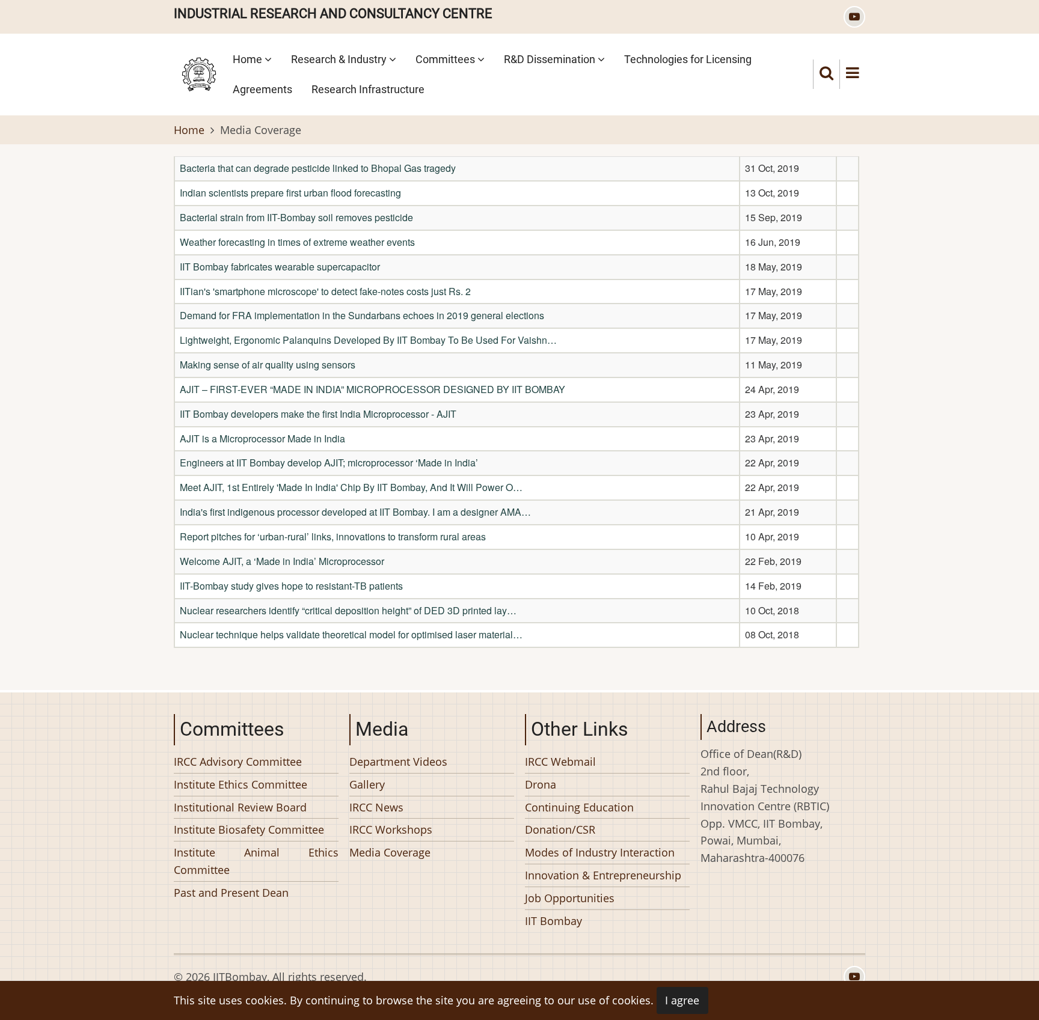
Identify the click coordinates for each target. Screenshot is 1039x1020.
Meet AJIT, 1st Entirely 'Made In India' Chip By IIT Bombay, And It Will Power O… (351, 487)
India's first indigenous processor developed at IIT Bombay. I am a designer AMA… (355, 512)
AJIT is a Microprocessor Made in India (262, 438)
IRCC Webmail (560, 761)
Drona (540, 784)
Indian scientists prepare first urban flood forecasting (290, 193)
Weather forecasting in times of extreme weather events (297, 242)
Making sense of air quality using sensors (267, 364)
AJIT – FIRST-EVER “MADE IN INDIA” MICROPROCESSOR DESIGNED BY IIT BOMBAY (372, 389)
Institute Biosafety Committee (249, 829)
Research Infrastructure (367, 89)
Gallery (367, 784)
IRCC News (376, 806)
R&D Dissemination (551, 59)
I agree (682, 1000)
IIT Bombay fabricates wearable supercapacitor (280, 266)
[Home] (199, 73)
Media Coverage (390, 852)
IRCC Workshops (390, 829)
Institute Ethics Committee (240, 784)
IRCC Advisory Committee (238, 761)
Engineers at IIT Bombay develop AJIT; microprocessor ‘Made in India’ (329, 462)
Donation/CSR (560, 829)
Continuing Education (579, 806)
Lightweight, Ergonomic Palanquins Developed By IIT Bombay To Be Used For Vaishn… (368, 340)
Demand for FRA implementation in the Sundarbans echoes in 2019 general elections (362, 315)
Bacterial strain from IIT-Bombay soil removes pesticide (296, 217)
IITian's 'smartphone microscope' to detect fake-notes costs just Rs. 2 (325, 291)
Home (249, 59)
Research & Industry (340, 59)
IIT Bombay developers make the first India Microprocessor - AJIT (318, 414)
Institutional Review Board (240, 806)
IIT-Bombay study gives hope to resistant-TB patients (291, 586)
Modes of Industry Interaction (600, 852)
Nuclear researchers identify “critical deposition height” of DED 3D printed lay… (348, 610)
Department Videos (398, 761)
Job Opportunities (570, 897)
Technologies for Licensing (688, 59)
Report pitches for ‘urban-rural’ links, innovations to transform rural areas (333, 536)
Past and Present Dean (231, 892)
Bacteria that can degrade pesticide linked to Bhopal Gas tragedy (318, 168)
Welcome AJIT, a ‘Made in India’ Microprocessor (282, 561)
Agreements (262, 89)
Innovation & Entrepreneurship (603, 875)
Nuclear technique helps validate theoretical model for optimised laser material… (351, 634)
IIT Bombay (553, 920)
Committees (446, 59)
